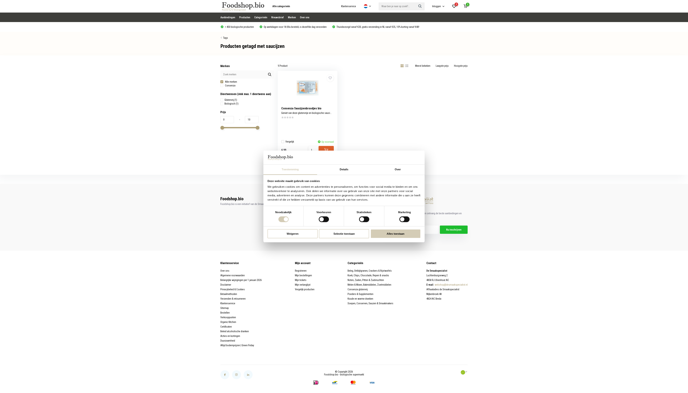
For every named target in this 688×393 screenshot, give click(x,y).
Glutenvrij (230, 99)
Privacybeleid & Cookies (232, 289)
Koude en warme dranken (360, 298)
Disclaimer (225, 284)
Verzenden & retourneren (233, 298)
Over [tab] (398, 169)
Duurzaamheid (227, 340)
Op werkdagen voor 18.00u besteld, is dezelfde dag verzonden (295, 26)
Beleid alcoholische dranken (234, 331)
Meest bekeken (422, 65)
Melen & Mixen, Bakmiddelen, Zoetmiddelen (369, 284)
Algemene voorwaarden (232, 275)
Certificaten (226, 326)
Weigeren (292, 233)
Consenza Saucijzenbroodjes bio (301, 108)
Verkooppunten (228, 317)
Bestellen (225, 312)
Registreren (301, 270)
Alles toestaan (395, 233)
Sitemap (224, 308)
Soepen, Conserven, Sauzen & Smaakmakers (370, 303)
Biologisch (231, 103)
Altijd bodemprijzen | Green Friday (237, 345)
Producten (244, 17)
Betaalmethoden (228, 294)
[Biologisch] (464, 372)
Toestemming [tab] (290, 169)
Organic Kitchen (228, 322)
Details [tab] (344, 169)
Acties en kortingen (230, 336)
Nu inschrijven (453, 229)
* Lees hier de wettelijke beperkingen (405, 237)
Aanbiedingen (227, 17)
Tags (225, 37)
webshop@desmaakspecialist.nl (451, 284)
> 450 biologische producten (239, 26)
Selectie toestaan (344, 233)
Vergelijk (289, 141)
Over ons (304, 17)
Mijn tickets (300, 280)
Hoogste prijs (461, 65)
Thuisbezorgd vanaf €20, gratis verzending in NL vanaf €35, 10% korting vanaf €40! (377, 26)
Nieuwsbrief (277, 17)
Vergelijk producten (304, 289)
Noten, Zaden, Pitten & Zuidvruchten (366, 280)
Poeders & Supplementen (360, 294)
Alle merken (230, 81)
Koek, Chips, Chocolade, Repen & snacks (368, 275)
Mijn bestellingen (303, 275)
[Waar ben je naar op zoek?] (420, 6)
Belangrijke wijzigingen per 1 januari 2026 (241, 280)
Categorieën (260, 17)
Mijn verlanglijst (302, 284)
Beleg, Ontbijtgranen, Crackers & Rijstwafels (370, 270)
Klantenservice (348, 6)
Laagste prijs (442, 65)
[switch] (324, 219)
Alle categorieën (281, 6)
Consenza (229, 85)
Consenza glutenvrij (358, 289)
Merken (292, 17)
